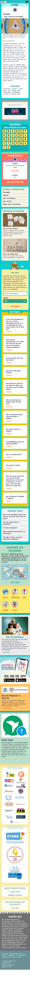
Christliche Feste (15, 94)
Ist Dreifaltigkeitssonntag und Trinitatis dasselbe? (15, 443)
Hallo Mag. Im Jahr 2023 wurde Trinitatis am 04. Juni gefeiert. (9, 457)
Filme (15, 610)
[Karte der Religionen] (15, 572)
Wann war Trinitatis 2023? (14, 454)
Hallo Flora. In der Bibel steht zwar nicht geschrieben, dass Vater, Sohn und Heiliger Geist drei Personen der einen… (9, 501)
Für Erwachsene (21, 955)
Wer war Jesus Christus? (10, 228)
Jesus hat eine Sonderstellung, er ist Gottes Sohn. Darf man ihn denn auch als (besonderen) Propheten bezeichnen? (15, 343)
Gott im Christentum (9, 198)
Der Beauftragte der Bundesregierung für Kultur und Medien (15, 925)
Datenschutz (13, 953)
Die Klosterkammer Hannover (17, 935)
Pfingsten (6, 195)
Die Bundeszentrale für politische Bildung (12, 932)
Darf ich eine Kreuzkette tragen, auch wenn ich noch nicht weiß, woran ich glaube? (14, 516)
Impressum (5, 953)
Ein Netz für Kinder (8, 937)
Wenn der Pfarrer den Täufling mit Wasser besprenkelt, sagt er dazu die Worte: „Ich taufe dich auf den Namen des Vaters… (9, 391)
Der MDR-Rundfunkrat (15, 944)
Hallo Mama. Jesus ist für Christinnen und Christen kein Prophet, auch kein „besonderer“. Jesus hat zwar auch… (9, 350)
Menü (26, 2)
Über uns (22, 953)
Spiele (5, 597)
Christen (15, 45)
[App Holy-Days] (15, 669)
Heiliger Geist (16, 90)
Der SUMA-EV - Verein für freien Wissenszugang (14, 945)
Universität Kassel (7, 928)
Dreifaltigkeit (16, 92)
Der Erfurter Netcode (19, 947)
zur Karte (15, 582)
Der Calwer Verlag (21, 937)
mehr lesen (6, 652)
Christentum (15, 10)
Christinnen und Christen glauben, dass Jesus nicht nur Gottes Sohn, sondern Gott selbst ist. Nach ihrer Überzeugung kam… (9, 488)
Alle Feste (15, 182)
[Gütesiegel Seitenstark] (15, 838)
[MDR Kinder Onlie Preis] (15, 872)
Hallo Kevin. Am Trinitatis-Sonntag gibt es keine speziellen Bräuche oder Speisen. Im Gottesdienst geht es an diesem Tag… (9, 421)
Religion (6, 298)
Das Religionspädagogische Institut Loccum (14, 939)
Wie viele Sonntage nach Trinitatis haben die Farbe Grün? (13, 402)
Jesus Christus (16, 56)
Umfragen (14, 597)
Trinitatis (6, 94)
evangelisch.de (6, 963)
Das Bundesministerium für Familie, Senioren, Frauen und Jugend (14, 923)
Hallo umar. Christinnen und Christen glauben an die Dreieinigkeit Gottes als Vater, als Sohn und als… (9, 468)
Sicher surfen (16, 957)
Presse (4, 955)
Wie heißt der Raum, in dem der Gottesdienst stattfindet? (12, 538)
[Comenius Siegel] (15, 854)
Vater (5, 90)
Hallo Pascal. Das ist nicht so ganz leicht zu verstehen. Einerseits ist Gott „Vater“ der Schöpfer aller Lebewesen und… (9, 331)
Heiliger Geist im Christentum (12, 204)
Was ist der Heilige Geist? (10, 254)
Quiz (24, 597)
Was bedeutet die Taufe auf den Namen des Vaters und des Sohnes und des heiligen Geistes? (14, 386)
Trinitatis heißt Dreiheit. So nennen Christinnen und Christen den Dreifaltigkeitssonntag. (9, 446)
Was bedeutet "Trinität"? (13, 465)
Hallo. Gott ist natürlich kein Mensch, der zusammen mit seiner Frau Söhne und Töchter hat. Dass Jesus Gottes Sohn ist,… (9, 362)
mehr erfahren (7, 708)
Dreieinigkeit (15, 49)
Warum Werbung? (15, 105)
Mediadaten (11, 955)
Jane (13, 41)
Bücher (5, 610)
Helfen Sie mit (6, 957)
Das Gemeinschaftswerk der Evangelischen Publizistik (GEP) (11, 920)
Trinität (20, 88)
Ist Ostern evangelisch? (10, 528)
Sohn (9, 90)
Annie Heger (15, 908)
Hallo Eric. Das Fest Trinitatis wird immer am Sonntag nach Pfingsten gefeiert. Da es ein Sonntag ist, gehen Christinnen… (9, 433)
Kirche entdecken (8, 719)
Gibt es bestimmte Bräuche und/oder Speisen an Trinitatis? (14, 416)
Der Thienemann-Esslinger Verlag (12, 939)
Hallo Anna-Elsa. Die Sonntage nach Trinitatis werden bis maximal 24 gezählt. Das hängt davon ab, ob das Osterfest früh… (9, 406)
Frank (9, 41)
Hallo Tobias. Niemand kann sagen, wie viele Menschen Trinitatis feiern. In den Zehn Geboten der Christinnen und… (9, 375)
